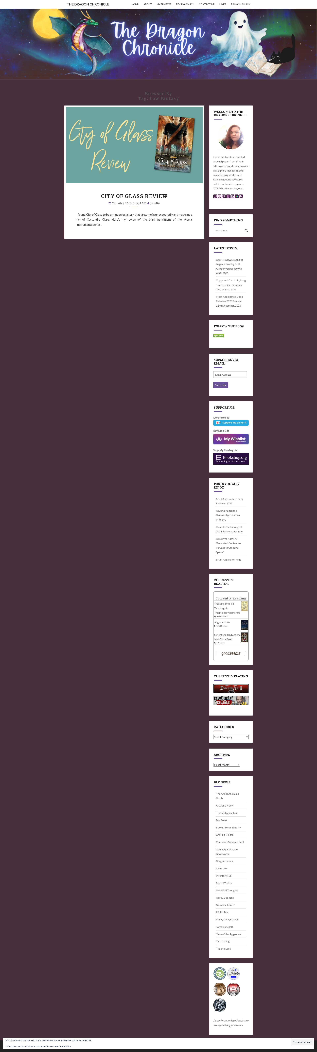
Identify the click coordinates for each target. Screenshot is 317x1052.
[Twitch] (215, 197)
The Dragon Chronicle (88, 4)
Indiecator (222, 868)
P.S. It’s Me (222, 912)
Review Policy (185, 4)
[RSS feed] (241, 197)
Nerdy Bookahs (225, 897)
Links (222, 4)
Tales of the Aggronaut (229, 934)
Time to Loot (223, 948)
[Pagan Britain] (244, 626)
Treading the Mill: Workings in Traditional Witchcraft (227, 608)
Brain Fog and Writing (228, 559)
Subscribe (221, 384)
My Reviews (164, 4)
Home (135, 4)
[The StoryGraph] (232, 197)
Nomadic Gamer (225, 904)
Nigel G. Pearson (222, 616)
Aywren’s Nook (224, 805)
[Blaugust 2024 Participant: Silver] (219, 1006)
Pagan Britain (222, 622)
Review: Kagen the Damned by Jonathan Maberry (228, 515)
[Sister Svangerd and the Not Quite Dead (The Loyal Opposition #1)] (244, 638)
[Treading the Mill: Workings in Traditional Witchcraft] (244, 607)
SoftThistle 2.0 (224, 926)
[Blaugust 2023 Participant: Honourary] (233, 990)
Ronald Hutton (222, 626)
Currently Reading (230, 598)
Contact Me (206, 4)
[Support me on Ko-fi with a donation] (231, 423)
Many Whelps (224, 882)
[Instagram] (224, 197)
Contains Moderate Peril (230, 841)
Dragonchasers (224, 861)
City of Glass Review (134, 196)
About (147, 4)
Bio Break (221, 820)
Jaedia (155, 203)
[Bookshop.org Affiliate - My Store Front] (231, 459)
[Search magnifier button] (246, 230)
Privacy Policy (240, 4)
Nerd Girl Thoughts (227, 890)
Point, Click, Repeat (227, 919)
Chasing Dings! (224, 834)
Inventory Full (223, 875)
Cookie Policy (65, 1046)
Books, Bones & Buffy (228, 827)
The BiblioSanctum (227, 812)
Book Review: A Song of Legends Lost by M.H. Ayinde (229, 264)
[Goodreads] (228, 197)
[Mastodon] (219, 197)
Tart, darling (223, 941)
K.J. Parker (220, 643)
